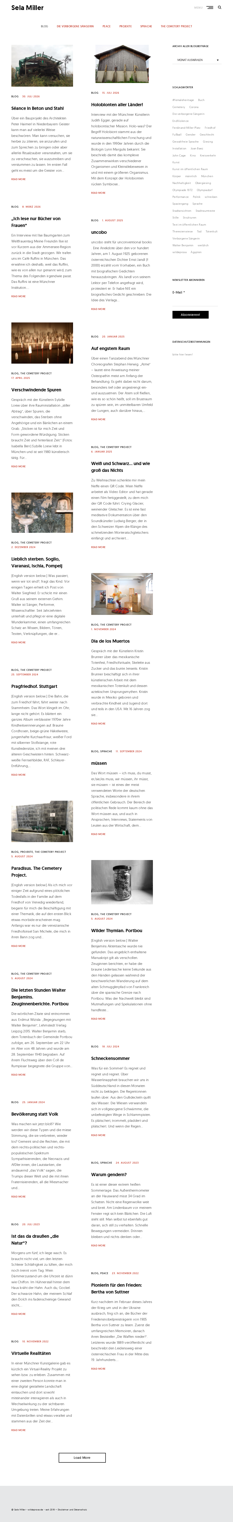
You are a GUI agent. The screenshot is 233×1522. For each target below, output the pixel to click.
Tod (199, 231)
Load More (82, 1458)
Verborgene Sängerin (186, 238)
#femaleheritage (183, 100)
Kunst (176, 162)
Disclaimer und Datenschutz (72, 1509)
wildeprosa (179, 252)
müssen (99, 763)
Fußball (177, 134)
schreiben (211, 197)
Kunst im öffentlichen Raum (190, 169)
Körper (176, 176)
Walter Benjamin (183, 245)
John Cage (179, 155)
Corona (194, 107)
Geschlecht (207, 134)
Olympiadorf (205, 190)
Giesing (208, 141)
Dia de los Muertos (110, 641)
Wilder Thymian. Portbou (116, 930)
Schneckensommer (110, 1058)
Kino (193, 155)
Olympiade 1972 (182, 190)
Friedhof (210, 127)
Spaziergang (180, 203)
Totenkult (212, 231)
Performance (180, 197)
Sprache (146, 26)
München (207, 176)
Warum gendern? (109, 1174)
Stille (175, 217)
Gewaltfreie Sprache (185, 141)
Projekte (125, 26)
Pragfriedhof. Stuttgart (34, 686)
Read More (18, 179)
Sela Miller (27, 7)
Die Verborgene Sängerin (75, 26)
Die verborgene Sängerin (188, 114)
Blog (44, 26)
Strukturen (189, 217)
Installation (179, 148)
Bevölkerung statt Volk (34, 1114)
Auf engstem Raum (110, 348)
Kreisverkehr (208, 155)
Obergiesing (203, 183)
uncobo (99, 232)
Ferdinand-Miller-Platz (186, 127)
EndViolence (180, 121)
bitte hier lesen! (182, 354)
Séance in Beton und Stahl (37, 108)
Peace (107, 26)
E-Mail (178, 292)
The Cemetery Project (176, 26)
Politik (197, 197)
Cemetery (178, 107)
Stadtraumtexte (205, 210)
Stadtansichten (181, 210)
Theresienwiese (182, 231)
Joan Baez (197, 148)
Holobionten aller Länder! (117, 105)
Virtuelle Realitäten (31, 1353)
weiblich (203, 245)
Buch (201, 100)
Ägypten (196, 252)
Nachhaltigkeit (181, 183)
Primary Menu (210, 7)
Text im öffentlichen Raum (189, 224)
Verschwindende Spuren (36, 390)
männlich (191, 176)
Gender (190, 134)
